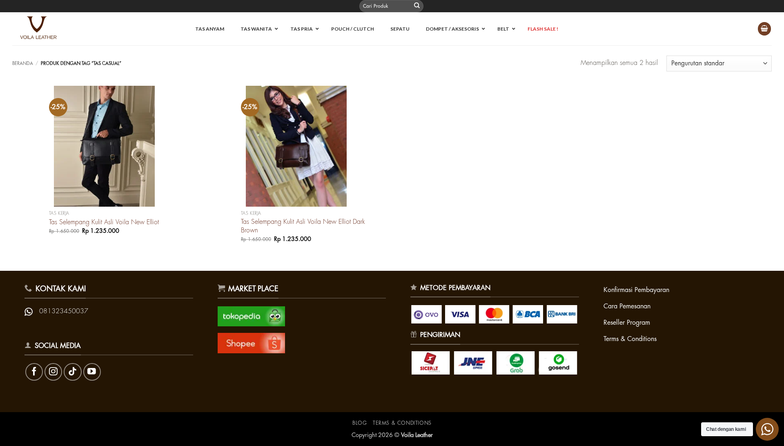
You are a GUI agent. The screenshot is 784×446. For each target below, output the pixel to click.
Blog (359, 423)
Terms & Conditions (402, 423)
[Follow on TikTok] (72, 372)
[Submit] (417, 6)
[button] (764, 29)
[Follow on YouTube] (92, 372)
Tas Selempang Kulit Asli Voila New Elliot (104, 222)
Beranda (22, 63)
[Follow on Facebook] (34, 372)
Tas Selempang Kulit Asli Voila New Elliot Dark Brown (303, 226)
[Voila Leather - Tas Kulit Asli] (42, 28)
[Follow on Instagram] (53, 372)
